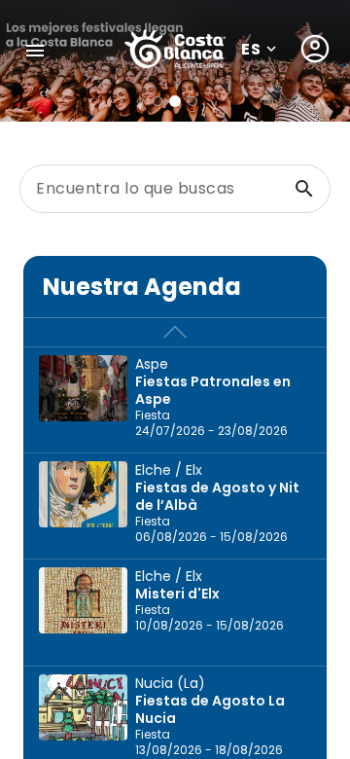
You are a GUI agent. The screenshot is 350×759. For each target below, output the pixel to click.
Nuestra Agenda (142, 287)
